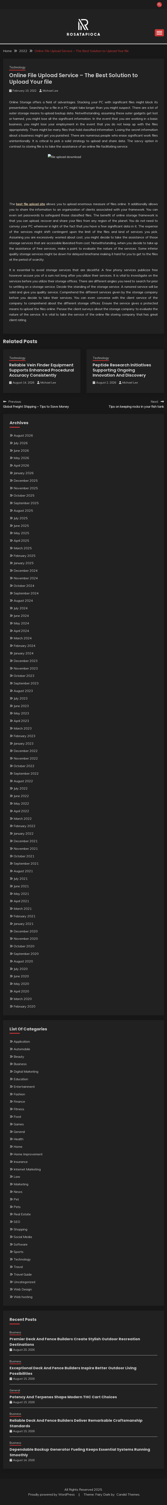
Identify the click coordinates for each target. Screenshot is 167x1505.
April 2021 (21, 901)
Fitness (19, 1109)
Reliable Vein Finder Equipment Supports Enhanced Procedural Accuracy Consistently (41, 370)
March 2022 (23, 818)
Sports (18, 1252)
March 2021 (23, 909)
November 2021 (26, 848)
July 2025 (21, 518)
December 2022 (26, 751)
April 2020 (21, 991)
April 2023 (21, 721)
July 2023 (21, 698)
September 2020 (26, 954)
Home (18, 1147)
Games (19, 1124)
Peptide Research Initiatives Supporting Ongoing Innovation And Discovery (122, 370)
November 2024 (26, 578)
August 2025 (23, 510)
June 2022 (21, 796)
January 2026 (24, 473)
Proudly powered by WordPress (52, 1494)
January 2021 (24, 924)
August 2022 (23, 781)
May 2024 (21, 623)
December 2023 (26, 661)
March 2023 (23, 728)
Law (17, 1177)
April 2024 (21, 631)
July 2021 (21, 879)
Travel (18, 1267)
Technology (17, 67)
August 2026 (23, 435)
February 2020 (24, 1006)
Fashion (19, 1094)
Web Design (23, 1289)
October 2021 (24, 856)
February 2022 (24, 826)
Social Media (23, 1237)
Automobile (22, 1049)
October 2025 (24, 495)
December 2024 (26, 570)
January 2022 (24, 833)
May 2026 (21, 458)
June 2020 (21, 976)
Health (18, 1139)
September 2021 (26, 863)
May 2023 (21, 713)
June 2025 (21, 526)
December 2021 (26, 841)
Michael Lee (50, 90)
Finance (19, 1101)
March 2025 (23, 548)
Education (21, 1079)
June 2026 (21, 450)
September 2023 (26, 683)
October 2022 (24, 766)
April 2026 (21, 465)
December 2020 (26, 931)
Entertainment (24, 1087)
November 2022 (26, 758)
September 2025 (26, 503)
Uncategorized (24, 1282)
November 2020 (26, 939)
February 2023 (24, 736)
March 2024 (23, 638)
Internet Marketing (27, 1169)
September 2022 (26, 773)
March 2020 (23, 999)
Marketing (21, 1184)
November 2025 (26, 488)
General (19, 1132)
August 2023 (23, 691)
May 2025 (21, 533)
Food (17, 1117)
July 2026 (21, 443)
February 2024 (24, 646)
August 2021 (23, 871)
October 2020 (24, 946)
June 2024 (21, 616)
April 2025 (21, 540)
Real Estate (22, 1214)
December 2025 (26, 480)
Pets (17, 1207)
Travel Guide (23, 1274)
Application (22, 1041)
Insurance (21, 1162)
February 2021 (24, 916)
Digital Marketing (26, 1071)
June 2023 (21, 706)
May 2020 (21, 984)
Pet (16, 1199)
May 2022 (21, 803)
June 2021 (21, 886)
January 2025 (24, 563)
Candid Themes (128, 1494)
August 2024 (23, 600)
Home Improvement (28, 1154)
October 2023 (24, 676)
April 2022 (21, 811)
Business (20, 1064)
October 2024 (24, 586)
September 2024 (26, 593)
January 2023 (24, 743)
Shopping (20, 1229)
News (18, 1192)
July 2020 (21, 969)
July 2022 (21, 788)
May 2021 (21, 894)
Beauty (19, 1057)
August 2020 (23, 961)
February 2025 (24, 556)
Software (20, 1244)
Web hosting (23, 1297)
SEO (17, 1222)
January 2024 (24, 653)
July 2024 (21, 608)
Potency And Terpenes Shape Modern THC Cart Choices (63, 1396)
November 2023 (26, 668)
